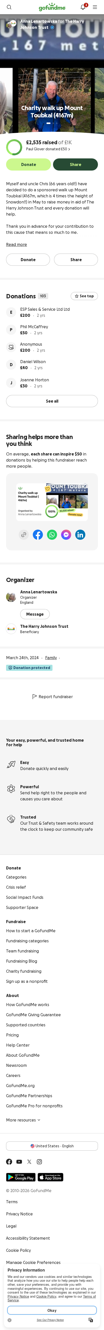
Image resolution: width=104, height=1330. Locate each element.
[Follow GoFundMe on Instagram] (39, 1162)
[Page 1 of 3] (48, 123)
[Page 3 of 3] (57, 123)
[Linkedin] (80, 534)
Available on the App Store (50, 1177)
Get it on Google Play (21, 1177)
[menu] (95, 7)
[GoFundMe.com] (52, 7)
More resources (21, 1120)
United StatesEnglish (55, 1146)
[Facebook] (38, 534)
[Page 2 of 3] (53, 123)
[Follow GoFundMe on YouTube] (19, 1162)
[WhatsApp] (52, 534)
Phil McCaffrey (34, 326)
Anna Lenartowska (38, 592)
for (52, 24)
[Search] (9, 7)
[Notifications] (83, 7)
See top (87, 296)
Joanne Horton (34, 380)
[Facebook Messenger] (66, 534)
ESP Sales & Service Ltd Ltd (45, 309)
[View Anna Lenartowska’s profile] (11, 597)
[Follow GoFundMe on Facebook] (9, 1162)
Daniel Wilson (33, 361)
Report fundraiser (56, 696)
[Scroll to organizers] (13, 23)
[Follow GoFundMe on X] (29, 1162)
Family (51, 657)
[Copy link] (24, 534)
